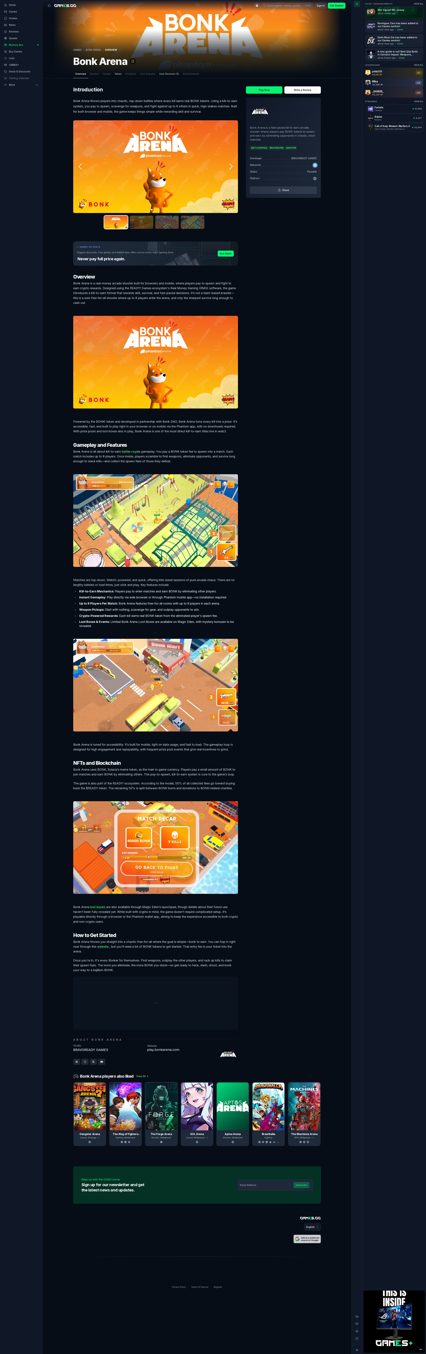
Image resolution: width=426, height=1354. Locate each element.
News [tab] (118, 73)
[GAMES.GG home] (65, 5)
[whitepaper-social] (85, 1062)
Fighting (119, 1137)
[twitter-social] (93, 1062)
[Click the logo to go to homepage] (310, 1218)
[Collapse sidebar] (49, 5)
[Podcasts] (357, 1339)
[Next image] (230, 166)
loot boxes (97, 907)
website (103, 946)
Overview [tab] (80, 73)
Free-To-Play (342, 1137)
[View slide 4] (192, 222)
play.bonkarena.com (163, 1050)
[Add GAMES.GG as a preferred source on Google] (307, 1239)
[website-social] (76, 1062)
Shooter (155, 1137)
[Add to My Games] (133, 61)
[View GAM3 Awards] (312, 59)
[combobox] (257, 6)
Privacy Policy (179, 1287)
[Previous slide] (74, 1114)
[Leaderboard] (357, 1324)
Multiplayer (129, 1137)
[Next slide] (320, 1114)
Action (331, 1137)
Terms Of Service (199, 1287)
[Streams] (357, 1331)
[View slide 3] (167, 222)
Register (218, 1287)
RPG (297, 1137)
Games (77, 49)
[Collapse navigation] (357, 1350)
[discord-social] (101, 1062)
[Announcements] (357, 1317)
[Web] (315, 179)
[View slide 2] (141, 222)
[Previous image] (80, 166)
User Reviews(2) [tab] (169, 73)
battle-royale (131, 451)
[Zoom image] (155, 166)
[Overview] (357, 4)
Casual (83, 1137)
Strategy (92, 1137)
